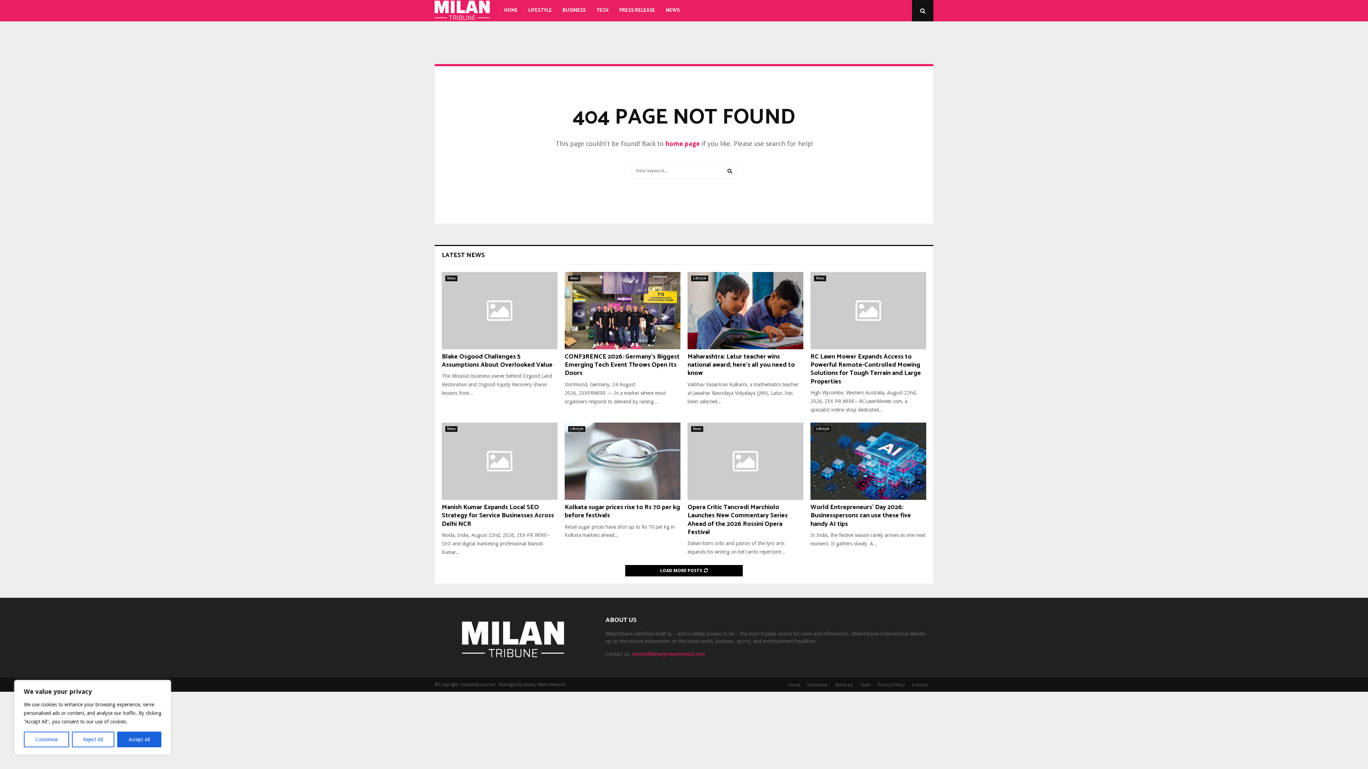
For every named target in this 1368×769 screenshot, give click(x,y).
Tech (602, 10)
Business (574, 10)
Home (511, 10)
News (673, 10)
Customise (46, 739)
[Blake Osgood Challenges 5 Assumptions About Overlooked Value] (500, 310)
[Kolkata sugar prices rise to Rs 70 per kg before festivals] (622, 461)
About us (844, 684)
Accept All (139, 739)
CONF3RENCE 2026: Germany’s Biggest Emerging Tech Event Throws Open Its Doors (622, 365)
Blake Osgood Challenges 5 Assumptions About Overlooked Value (497, 360)
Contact (920, 684)
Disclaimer (817, 684)
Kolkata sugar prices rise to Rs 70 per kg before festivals (622, 511)
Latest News (463, 255)
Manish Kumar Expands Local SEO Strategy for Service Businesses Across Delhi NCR (498, 515)
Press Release (637, 10)
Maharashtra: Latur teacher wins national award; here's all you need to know (741, 365)
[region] (92, 717)
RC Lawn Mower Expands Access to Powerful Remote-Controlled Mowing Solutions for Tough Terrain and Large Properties (865, 369)
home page (682, 143)
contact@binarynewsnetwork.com (668, 654)
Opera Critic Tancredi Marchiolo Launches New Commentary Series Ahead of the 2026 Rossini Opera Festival (738, 520)
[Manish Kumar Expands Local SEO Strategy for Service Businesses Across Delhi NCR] (500, 461)
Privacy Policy (891, 684)
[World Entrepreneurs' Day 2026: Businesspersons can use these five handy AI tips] (868, 461)
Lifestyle (540, 10)
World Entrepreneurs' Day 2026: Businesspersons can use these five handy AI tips (860, 515)
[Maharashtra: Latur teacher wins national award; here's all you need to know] (745, 310)
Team (865, 684)
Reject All (93, 739)
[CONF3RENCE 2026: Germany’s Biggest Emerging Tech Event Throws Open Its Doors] (622, 310)
